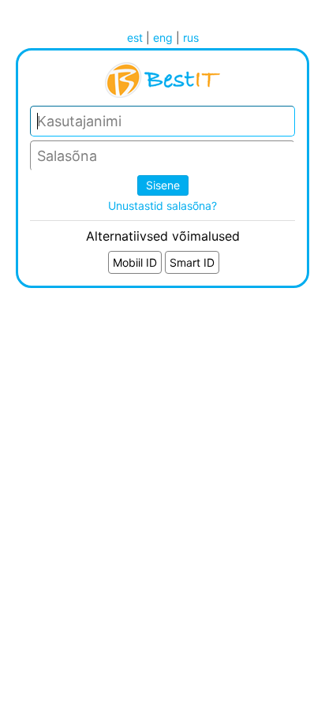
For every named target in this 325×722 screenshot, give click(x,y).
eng (163, 37)
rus (191, 37)
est (135, 37)
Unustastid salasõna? (162, 205)
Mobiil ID (135, 262)
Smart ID (192, 262)
